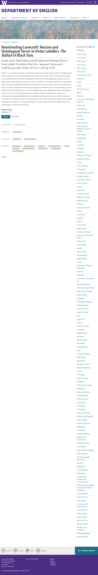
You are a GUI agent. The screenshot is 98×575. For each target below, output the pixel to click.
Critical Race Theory (54, 146)
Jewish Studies (82, 295)
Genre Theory (82, 252)
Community (81, 169)
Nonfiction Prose (83, 364)
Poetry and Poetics (83, 392)
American (41, 146)
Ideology (80, 271)
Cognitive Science (83, 159)
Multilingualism (82, 347)
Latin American (82, 309)
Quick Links (81, 2)
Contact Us (53, 564)
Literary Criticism (83, 326)
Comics (79, 162)
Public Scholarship (83, 413)
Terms (52, 561)
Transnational (82, 510)
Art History (81, 119)
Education (80, 218)
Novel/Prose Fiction (28, 148)
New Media (81, 361)
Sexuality (80, 463)
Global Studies (82, 259)
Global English (82, 255)
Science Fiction (82, 454)
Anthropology (82, 109)
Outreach (34, 18)
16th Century (81, 54)
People (4, 18)
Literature (15, 148)
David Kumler (17, 132)
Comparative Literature (85, 173)
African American (29, 146)
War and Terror (82, 520)
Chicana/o (80, 152)
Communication (82, 166)
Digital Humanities (83, 197)
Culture (67, 146)
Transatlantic (81, 501)
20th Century (81, 68)
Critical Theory (82, 183)
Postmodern (81, 406)
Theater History (82, 497)
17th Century (81, 58)
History (79, 262)
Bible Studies (81, 135)
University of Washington (12, 570)
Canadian (80, 145)
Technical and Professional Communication (82, 479)
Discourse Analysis (83, 208)
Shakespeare (81, 466)
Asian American (82, 123)
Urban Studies (82, 513)
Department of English (29, 10)
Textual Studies (82, 494)
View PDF (5, 116)
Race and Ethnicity (18, 151)
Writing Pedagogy (83, 533)
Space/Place (81, 473)
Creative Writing (83, 176)
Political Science (43, 148)
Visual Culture (82, 517)
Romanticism (81, 447)
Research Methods (83, 434)
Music (79, 350)
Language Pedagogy (84, 302)
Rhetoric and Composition (81, 438)
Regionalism (81, 427)
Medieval (80, 336)
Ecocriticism (81, 214)
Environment (81, 225)
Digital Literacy (82, 201)
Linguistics (81, 319)
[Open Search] (95, 2)
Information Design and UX (85, 279)
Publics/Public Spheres (85, 416)
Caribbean (80, 148)
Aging (79, 92)
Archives (80, 116)
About (84, 18)
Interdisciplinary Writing (85, 288)
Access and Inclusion (84, 75)
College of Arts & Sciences (68, 2)
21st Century (16, 146)
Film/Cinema (81, 241)
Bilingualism (81, 138)
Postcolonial (81, 402)
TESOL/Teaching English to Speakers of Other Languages (86, 487)
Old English (81, 375)
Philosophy (81, 389)
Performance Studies (84, 385)
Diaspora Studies (83, 194)
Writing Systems (83, 537)
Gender (79, 248)
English (79, 221)
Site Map (52, 563)
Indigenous (81, 275)
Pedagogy (80, 382)
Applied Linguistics (83, 112)
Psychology (81, 409)
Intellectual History (83, 284)
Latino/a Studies (83, 312)
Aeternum (5, 112)
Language (80, 298)
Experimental (81, 228)
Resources (74, 18)
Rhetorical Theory (83, 443)
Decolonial (80, 190)
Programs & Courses (19, 18)
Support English (88, 550)
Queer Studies (82, 420)
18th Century (81, 61)
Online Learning (82, 378)
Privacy (52, 559)
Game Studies (82, 245)
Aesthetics (80, 79)
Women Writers (82, 524)
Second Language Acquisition (83, 458)
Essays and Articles (30, 139)
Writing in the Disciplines (82, 528)
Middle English (82, 340)
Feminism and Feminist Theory (85, 236)
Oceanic (79, 371)
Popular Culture (56, 148)
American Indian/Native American (85, 100)
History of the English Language (84, 267)
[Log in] (90, 2)
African (79, 86)
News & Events (59, 18)
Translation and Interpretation (82, 505)
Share (5, 157)
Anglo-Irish (81, 105)
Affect (79, 82)
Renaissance (81, 430)
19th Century (81, 65)
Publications (14, 42)
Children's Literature (84, 155)
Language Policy (83, 305)
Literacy (79, 323)
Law (78, 316)
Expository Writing (83, 232)
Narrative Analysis (83, 354)
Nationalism (81, 357)
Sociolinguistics (82, 470)
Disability (80, 204)
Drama (79, 211)
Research (46, 18)
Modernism (81, 343)
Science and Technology (85, 450)
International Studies (84, 291)
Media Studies (82, 333)
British (79, 142)
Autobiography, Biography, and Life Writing (84, 128)
